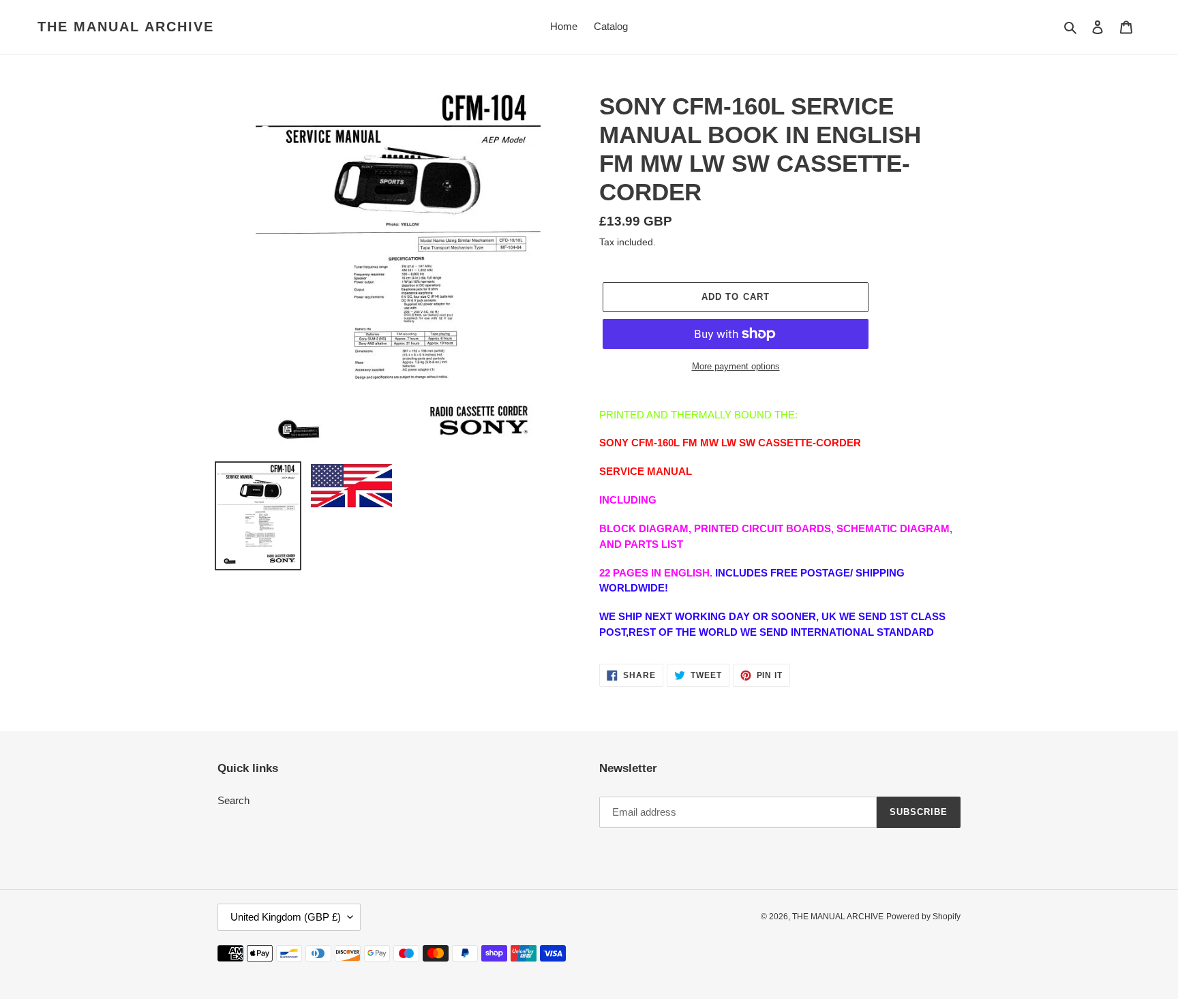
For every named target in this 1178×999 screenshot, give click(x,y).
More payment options (736, 366)
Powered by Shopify (923, 916)
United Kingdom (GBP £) (285, 917)
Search (233, 800)
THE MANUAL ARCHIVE (125, 26)
